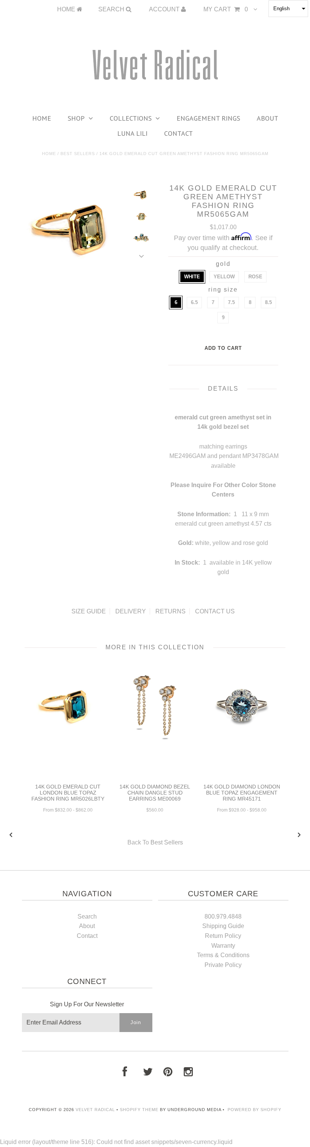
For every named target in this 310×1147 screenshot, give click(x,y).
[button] (288, 8)
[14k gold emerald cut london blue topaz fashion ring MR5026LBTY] (68, 737)
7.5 (231, 302)
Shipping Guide (223, 926)
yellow (224, 276)
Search (87, 916)
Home (41, 118)
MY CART (225, 9)
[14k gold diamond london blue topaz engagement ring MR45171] (242, 744)
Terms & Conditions (223, 955)
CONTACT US (215, 611)
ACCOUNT (165, 9)
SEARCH (112, 9)
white (192, 276)
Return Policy (223, 936)
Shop (76, 118)
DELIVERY (130, 611)
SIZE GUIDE (88, 611)
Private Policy (223, 965)
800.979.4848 (223, 916)
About (267, 118)
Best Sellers (77, 153)
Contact (178, 133)
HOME (67, 9)
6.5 (194, 302)
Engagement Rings (208, 118)
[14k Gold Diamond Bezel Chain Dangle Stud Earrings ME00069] (155, 744)
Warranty (223, 945)
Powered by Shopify (254, 1109)
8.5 (268, 302)
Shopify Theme (139, 1109)
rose (255, 276)
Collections (131, 118)
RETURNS (170, 611)
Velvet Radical (95, 1109)
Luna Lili (132, 133)
